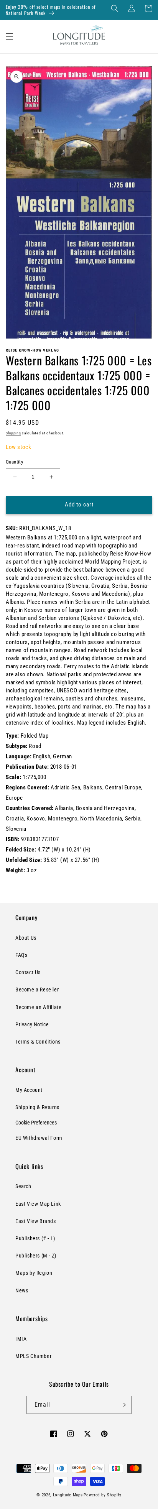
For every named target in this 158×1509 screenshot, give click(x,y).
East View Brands (35, 1221)
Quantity (14, 462)
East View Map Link (38, 1204)
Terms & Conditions (38, 1042)
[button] (114, 8)
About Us (25, 938)
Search (23, 1186)
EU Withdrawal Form (39, 1138)
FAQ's (21, 955)
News (21, 1290)
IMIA (20, 1339)
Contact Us (28, 972)
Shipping (13, 433)
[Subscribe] (122, 1405)
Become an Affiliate (38, 1007)
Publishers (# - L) (35, 1238)
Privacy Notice (32, 1024)
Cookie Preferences (36, 1122)
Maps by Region (33, 1273)
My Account (29, 1090)
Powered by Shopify (103, 1495)
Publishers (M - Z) (35, 1256)
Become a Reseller (37, 989)
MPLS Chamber (33, 1356)
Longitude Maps (68, 1495)
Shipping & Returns (37, 1107)
